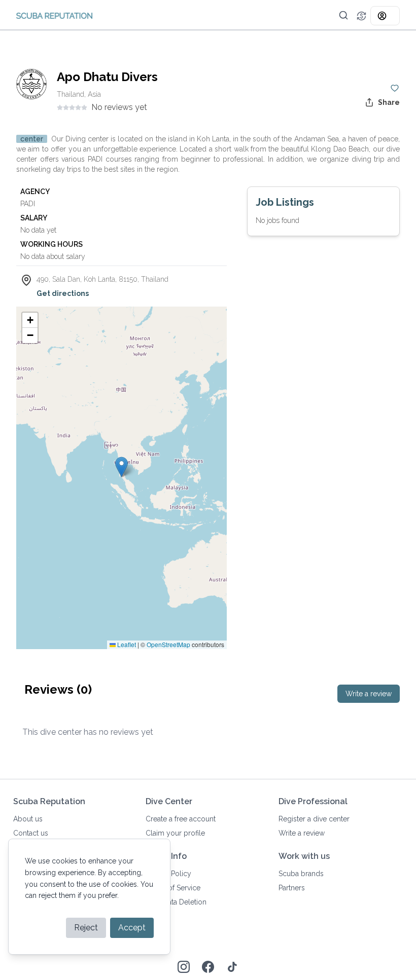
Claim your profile (175, 833)
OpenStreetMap (168, 644)
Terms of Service (173, 888)
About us (28, 819)
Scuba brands (301, 874)
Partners (292, 888)
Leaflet (126, 644)
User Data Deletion (176, 902)
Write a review (368, 694)
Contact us (30, 833)
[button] (343, 15)
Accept (132, 927)
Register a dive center (314, 819)
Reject (86, 927)
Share (389, 102)
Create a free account (181, 819)
